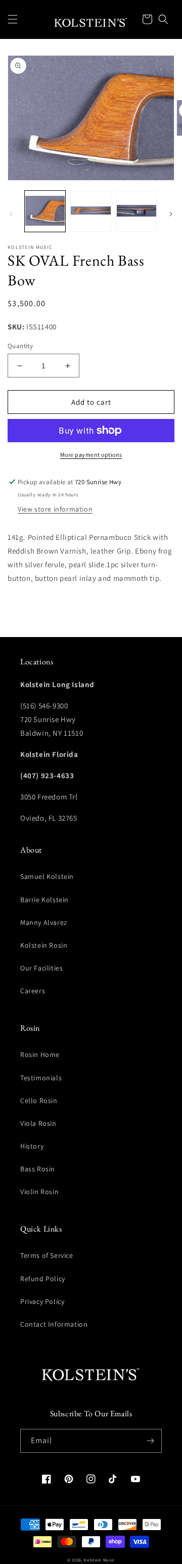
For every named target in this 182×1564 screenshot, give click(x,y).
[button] (13, 19)
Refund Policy (42, 1278)
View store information (55, 509)
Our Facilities (41, 968)
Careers (32, 990)
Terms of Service (46, 1255)
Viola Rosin (38, 1123)
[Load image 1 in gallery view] (45, 211)
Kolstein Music (99, 1559)
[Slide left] (11, 214)
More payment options (91, 454)
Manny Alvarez (43, 922)
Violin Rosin (39, 1191)
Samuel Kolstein (47, 876)
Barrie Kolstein (44, 899)
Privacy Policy (42, 1301)
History (31, 1146)
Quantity (20, 346)
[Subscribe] (150, 1441)
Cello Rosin (39, 1100)
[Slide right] (171, 214)
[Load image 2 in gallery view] (90, 211)
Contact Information (53, 1324)
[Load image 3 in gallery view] (136, 211)
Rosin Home (40, 1054)
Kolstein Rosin (43, 945)
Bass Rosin (37, 1168)
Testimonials (41, 1077)
